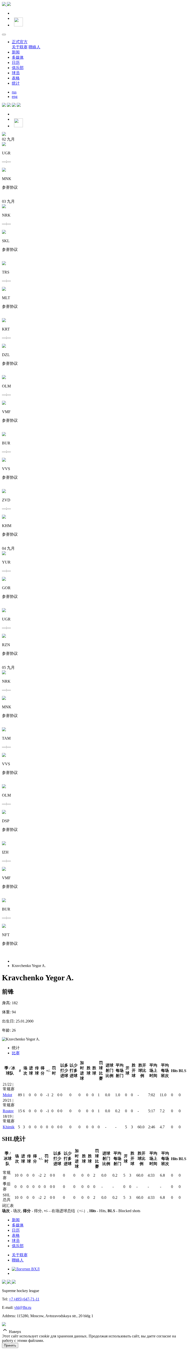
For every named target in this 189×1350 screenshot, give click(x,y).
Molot (7, 1095)
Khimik (9, 1127)
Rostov (8, 1111)
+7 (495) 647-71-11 (24, 1299)
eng (14, 96)
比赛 (16, 1053)
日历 (16, 62)
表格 (16, 78)
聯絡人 (34, 47)
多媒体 (18, 57)
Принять (10, 1345)
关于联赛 (20, 47)
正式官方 (20, 42)
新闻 (16, 52)
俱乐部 (18, 68)
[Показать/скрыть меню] (4, 34)
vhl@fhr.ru (22, 1307)
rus (14, 92)
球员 (16, 73)
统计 (16, 83)
